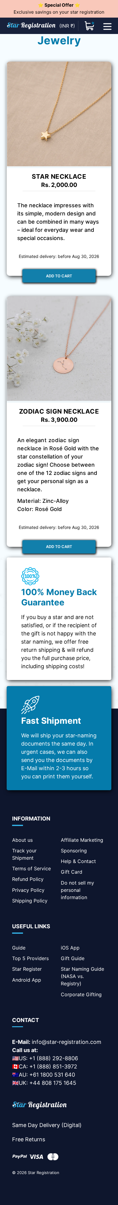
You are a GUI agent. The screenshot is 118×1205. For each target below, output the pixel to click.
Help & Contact (78, 861)
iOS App (70, 948)
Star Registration (43, 1172)
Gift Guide (72, 958)
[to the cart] (89, 26)
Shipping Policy (30, 901)
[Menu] (107, 26)
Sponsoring (74, 851)
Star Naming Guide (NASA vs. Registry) (82, 976)
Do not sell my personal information (77, 890)
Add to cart (59, 276)
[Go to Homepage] (39, 1106)
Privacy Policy (28, 890)
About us (22, 840)
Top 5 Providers (30, 958)
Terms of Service (31, 868)
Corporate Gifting (81, 994)
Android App (26, 980)
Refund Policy (28, 879)
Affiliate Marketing (82, 840)
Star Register (27, 969)
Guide (18, 948)
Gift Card (71, 872)
